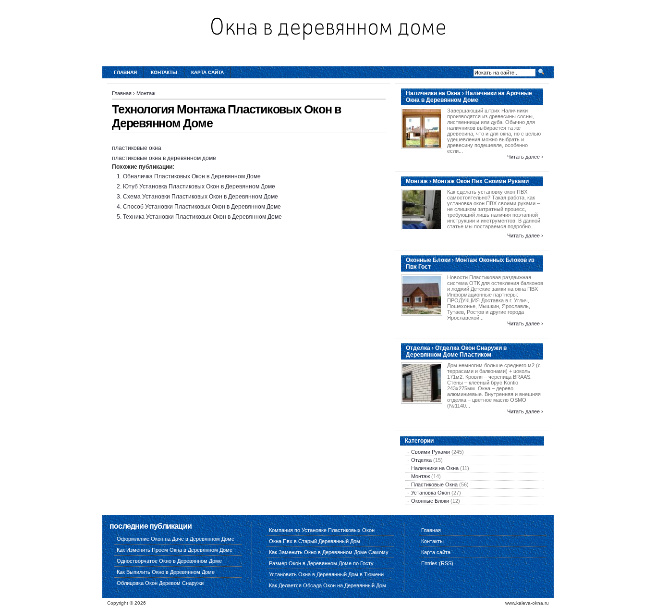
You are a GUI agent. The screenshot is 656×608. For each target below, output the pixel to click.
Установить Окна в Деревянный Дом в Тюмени (326, 574)
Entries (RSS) (437, 563)
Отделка (421, 460)
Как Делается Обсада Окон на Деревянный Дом (327, 585)
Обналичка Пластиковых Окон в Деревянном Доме (192, 176)
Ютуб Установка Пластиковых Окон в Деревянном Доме (199, 186)
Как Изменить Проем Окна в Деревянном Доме (174, 550)
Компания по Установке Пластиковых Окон (322, 530)
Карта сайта (207, 72)
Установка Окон (430, 493)
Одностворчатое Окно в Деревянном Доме (169, 561)
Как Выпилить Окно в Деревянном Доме (166, 572)
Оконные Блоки (430, 501)
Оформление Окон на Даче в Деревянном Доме (175, 539)
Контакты (164, 72)
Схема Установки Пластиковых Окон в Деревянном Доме (200, 196)
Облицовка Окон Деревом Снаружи (160, 583)
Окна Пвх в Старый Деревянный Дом (314, 541)
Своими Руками (430, 452)
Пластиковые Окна (434, 484)
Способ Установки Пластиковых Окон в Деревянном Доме (202, 206)
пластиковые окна (136, 148)
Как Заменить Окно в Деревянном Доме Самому (329, 552)
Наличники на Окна (435, 468)
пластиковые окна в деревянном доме (164, 158)
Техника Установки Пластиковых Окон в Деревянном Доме (202, 216)
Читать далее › (525, 157)
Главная (125, 72)
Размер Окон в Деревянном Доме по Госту (321, 563)
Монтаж (145, 93)
